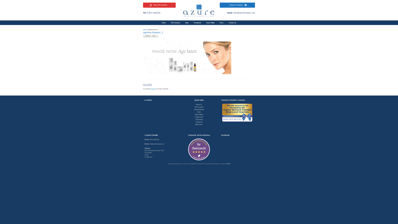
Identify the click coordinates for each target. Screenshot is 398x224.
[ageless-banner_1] (187, 74)
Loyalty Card (199, 117)
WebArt (228, 163)
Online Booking (199, 109)
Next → (155, 36)
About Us (199, 104)
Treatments (197, 23)
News (221, 23)
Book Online (210, 23)
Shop (187, 23)
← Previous (147, 36)
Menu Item (199, 124)
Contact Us (232, 23)
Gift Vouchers (175, 23)
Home (164, 23)
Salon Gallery (199, 114)
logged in (154, 89)
